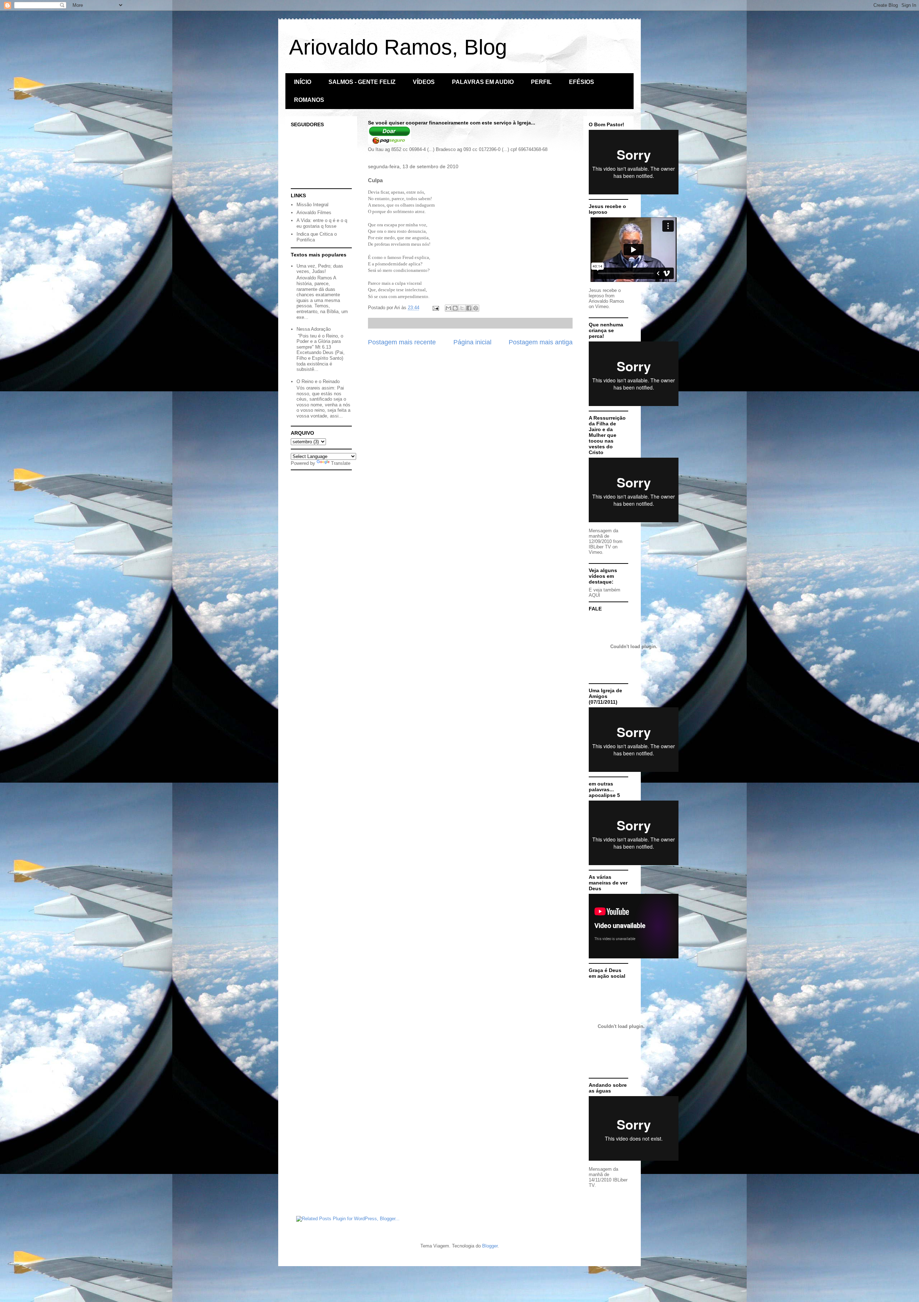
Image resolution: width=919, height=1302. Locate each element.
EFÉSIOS (581, 82)
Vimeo (601, 306)
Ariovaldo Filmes (314, 212)
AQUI (594, 595)
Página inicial (472, 342)
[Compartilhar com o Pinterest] (475, 308)
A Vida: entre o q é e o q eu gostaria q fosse (322, 223)
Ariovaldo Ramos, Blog (398, 47)
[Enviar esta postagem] (435, 307)
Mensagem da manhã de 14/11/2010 (603, 1174)
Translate (340, 463)
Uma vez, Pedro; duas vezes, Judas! (320, 268)
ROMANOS (309, 100)
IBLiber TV (600, 546)
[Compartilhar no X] (462, 308)
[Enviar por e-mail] (448, 308)
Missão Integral (312, 204)
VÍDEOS (424, 82)
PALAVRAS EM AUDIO (483, 82)
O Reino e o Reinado (318, 381)
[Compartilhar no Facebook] (468, 308)
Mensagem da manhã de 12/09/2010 (603, 536)
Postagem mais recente (402, 342)
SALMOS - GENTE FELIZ (362, 82)
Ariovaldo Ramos (606, 301)
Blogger (490, 1246)
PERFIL (541, 82)
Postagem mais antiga (541, 342)
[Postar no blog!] (455, 308)
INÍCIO (302, 82)
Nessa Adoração (314, 329)
